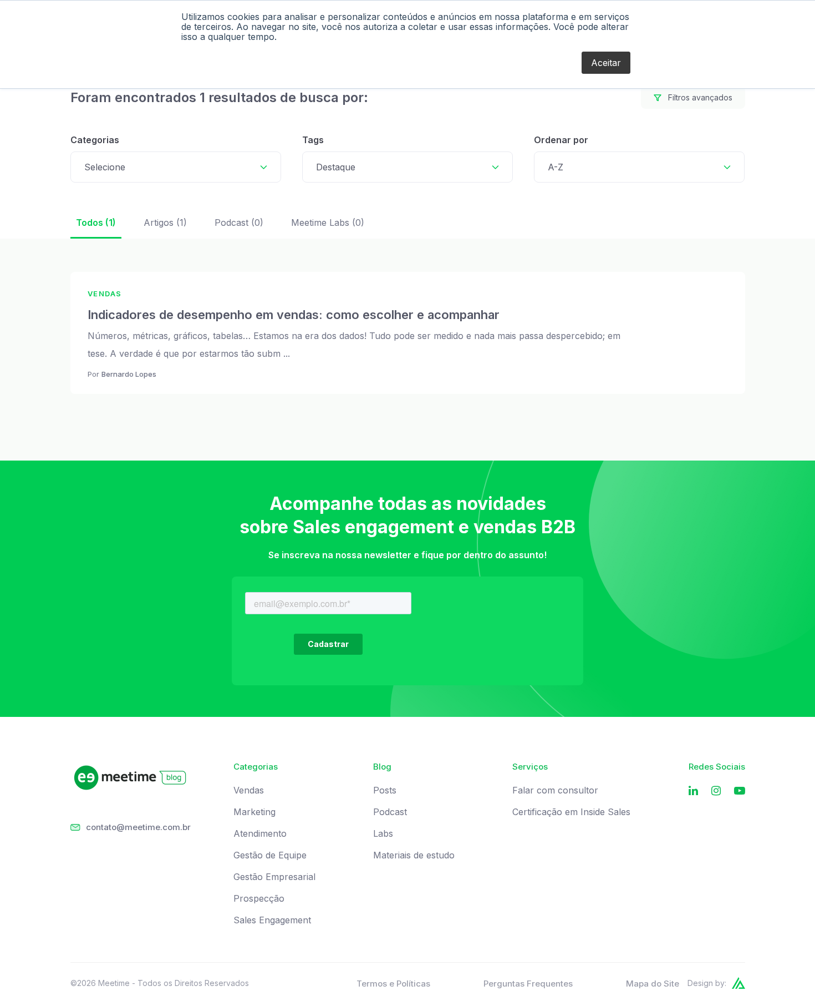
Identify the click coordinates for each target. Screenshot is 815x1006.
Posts (384, 790)
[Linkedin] (693, 791)
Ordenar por (561, 139)
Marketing (254, 812)
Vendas (248, 790)
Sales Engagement (272, 920)
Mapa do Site (652, 983)
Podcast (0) (239, 222)
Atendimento (260, 833)
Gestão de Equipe (270, 855)
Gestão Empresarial (274, 877)
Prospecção (258, 898)
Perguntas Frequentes (528, 983)
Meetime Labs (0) (327, 222)
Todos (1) (96, 222)
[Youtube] (739, 791)
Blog (382, 767)
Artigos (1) (165, 222)
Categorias (94, 139)
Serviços (530, 767)
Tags (313, 139)
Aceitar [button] (606, 62)
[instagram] (716, 791)
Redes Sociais (717, 767)
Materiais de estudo (414, 855)
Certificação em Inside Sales (571, 812)
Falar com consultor (555, 790)
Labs (383, 833)
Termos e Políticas (393, 983)
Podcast (390, 812)
